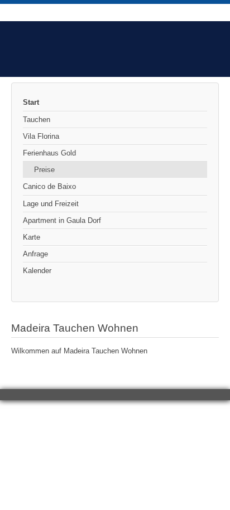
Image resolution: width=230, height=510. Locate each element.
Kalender (37, 270)
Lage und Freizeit (51, 204)
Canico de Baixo (49, 186)
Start (31, 102)
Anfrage (35, 254)
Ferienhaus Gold (49, 153)
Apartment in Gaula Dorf (62, 220)
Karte (31, 237)
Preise (44, 170)
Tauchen (36, 119)
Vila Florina (41, 136)
